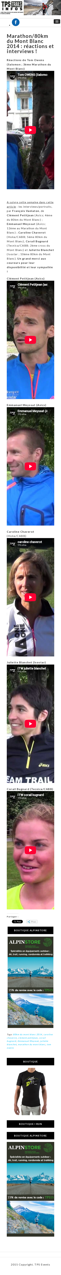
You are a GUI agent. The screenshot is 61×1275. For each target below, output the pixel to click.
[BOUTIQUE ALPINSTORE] (30, 1027)
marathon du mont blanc (31, 1044)
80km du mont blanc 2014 (27, 1034)
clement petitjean (28, 1038)
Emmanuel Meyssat (28, 1041)
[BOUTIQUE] (30, 1114)
